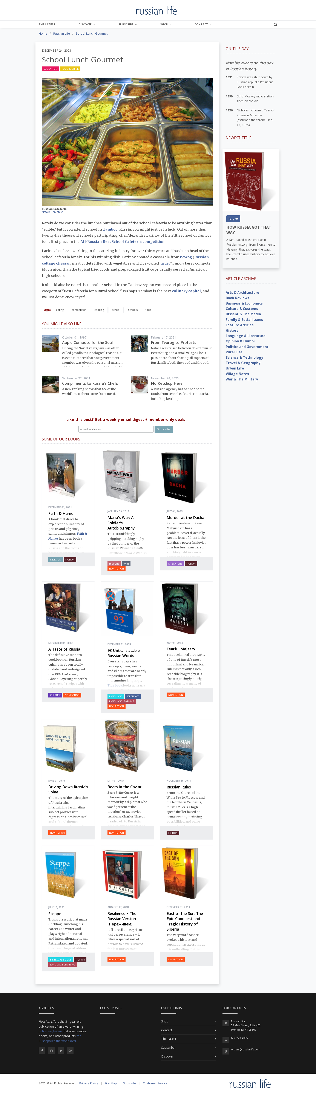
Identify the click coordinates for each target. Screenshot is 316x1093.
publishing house (50, 1031)
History (114, 563)
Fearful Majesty (181, 648)
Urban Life (235, 368)
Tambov (110, 229)
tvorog (186, 257)
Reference (132, 696)
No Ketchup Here (167, 383)
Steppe (54, 913)
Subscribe (125, 24)
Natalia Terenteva (52, 212)
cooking (99, 310)
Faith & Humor (61, 513)
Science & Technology (244, 357)
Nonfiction (116, 568)
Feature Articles (239, 325)
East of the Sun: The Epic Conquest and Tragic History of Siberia (185, 921)
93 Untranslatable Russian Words (123, 653)
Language (115, 696)
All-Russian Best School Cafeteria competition (122, 241)
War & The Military (242, 379)
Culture (55, 695)
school (116, 310)
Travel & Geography (243, 362)
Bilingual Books (60, 959)
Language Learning (121, 701)
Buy (232, 219)
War (126, 563)
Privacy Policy (88, 1083)
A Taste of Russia (64, 649)
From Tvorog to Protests (173, 342)
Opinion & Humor (240, 341)
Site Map (110, 1083)
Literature (175, 563)
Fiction (70, 559)
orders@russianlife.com (245, 1049)
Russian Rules (179, 787)
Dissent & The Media (243, 314)
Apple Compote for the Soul (87, 342)
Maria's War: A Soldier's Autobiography (121, 523)
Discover (85, 24)
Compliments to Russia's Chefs (90, 383)
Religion (55, 559)
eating (60, 310)
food (149, 310)
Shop (164, 24)
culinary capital (186, 291)
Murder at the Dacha (185, 517)
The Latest (47, 24)
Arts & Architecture (242, 292)
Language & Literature (245, 335)
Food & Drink (70, 68)
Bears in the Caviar (124, 786)
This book (115, 685)
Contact (201, 24)
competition (79, 310)
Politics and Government (247, 346)
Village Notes (237, 373)
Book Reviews (237, 298)
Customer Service (155, 1083)
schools (133, 310)
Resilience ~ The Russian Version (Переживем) (121, 919)
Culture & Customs (242, 308)
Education (50, 68)
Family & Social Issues (244, 319)
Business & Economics (244, 303)
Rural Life (234, 352)
